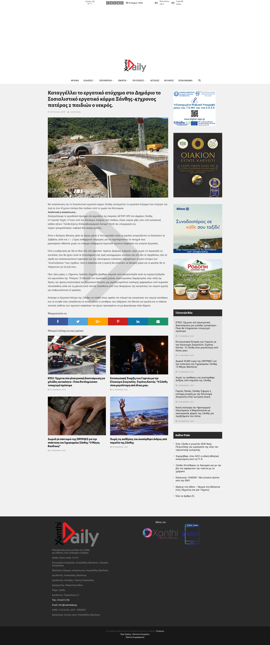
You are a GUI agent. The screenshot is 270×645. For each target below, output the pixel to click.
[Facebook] (107, 3)
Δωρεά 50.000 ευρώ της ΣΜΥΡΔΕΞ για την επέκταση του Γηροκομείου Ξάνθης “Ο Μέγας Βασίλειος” (74, 443)
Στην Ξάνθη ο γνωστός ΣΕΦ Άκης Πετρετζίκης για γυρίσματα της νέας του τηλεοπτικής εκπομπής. (197, 446)
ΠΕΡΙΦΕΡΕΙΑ (105, 80)
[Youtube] (118, 3)
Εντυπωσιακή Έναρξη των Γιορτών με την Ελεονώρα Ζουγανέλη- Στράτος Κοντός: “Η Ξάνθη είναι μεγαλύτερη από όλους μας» (138, 382)
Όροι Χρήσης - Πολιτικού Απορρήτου (135, 634)
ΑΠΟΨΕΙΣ (169, 80)
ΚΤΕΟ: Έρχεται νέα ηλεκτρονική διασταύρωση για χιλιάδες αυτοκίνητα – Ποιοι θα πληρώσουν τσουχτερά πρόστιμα (76, 382)
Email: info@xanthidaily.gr (64, 604)
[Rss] (121, 3)
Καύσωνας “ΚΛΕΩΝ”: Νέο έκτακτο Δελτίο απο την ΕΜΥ (197, 479)
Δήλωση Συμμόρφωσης (135, 637)
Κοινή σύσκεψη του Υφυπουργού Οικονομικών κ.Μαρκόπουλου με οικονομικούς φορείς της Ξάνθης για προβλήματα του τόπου (195, 412)
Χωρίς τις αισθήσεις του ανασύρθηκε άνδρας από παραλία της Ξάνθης (195, 379)
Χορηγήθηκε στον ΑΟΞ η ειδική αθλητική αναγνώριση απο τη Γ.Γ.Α (197, 458)
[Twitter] (111, 3)
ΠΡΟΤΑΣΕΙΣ (138, 80)
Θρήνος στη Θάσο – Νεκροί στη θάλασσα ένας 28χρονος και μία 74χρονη (198, 488)
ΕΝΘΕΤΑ (122, 80)
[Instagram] (114, 3)
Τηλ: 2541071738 (60, 600)
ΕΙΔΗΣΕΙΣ (88, 80)
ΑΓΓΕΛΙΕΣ (154, 80)
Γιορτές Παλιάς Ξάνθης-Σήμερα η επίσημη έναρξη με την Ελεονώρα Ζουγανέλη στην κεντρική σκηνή (194, 393)
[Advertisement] (135, 30)
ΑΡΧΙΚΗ (75, 80)
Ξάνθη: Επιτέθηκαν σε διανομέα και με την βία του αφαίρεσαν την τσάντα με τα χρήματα (198, 468)
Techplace (160, 631)
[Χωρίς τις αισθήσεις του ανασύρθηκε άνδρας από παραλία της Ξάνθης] (139, 416)
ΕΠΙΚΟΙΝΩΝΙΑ (185, 80)
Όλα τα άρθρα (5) (185, 496)
